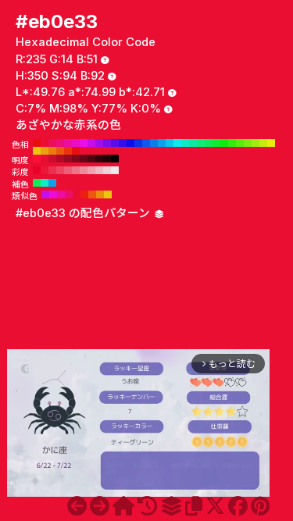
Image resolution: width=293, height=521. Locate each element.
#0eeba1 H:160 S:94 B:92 (193, 143)
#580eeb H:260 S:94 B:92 (115, 143)
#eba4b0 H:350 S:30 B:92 (91, 170)
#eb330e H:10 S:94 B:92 (68, 151)
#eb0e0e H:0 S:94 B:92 (76, 151)
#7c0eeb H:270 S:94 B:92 (107, 143)
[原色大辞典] (123, 506)
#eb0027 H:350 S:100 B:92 (37, 170)
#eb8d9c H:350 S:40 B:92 (84, 170)
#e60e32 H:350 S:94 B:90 (44, 158)
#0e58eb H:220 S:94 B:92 (146, 143)
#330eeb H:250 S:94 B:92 (123, 143)
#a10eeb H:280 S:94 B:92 (99, 143)
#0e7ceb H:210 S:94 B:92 (154, 143)
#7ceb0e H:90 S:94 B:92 (248, 143)
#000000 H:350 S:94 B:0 (115, 158)
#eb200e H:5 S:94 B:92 (84, 194)
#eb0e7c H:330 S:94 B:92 (60, 143)
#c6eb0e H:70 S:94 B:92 (263, 143)
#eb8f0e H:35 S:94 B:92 (100, 194)
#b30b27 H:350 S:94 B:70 (60, 158)
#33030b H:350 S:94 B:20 (99, 158)
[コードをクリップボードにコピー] (193, 506)
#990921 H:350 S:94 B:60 (68, 158)
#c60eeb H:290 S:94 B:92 (91, 143)
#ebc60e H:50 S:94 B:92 (37, 151)
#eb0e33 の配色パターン (84, 213)
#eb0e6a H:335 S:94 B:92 (69, 194)
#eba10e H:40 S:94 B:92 (44, 151)
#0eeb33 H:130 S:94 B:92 (216, 143)
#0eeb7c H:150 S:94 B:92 (201, 143)
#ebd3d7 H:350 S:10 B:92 (107, 170)
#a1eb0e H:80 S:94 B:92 (255, 143)
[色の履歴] (147, 506)
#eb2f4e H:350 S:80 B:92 (52, 170)
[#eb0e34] (99, 506)
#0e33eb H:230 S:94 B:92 (138, 143)
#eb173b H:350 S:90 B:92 (44, 170)
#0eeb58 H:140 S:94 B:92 (209, 143)
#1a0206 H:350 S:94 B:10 (107, 158)
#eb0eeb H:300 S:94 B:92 (84, 143)
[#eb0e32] (77, 506)
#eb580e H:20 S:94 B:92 (60, 151)
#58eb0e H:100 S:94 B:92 (240, 143)
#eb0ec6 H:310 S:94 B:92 (76, 143)
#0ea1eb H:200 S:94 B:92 (162, 143)
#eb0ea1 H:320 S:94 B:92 (68, 143)
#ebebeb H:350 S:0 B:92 (115, 170)
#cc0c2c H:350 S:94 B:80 (52, 158)
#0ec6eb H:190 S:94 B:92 (169, 143)
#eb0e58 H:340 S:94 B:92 (52, 143)
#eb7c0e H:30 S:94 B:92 (52, 151)
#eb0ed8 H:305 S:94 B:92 (53, 194)
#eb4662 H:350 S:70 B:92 (60, 170)
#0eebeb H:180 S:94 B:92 (177, 143)
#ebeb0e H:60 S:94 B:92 (271, 143)
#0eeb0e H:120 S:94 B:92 (224, 143)
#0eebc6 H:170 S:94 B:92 (185, 143)
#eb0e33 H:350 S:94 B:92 (44, 143)
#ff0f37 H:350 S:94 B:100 (37, 158)
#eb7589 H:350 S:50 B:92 (76, 170)
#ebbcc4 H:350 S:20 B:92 (99, 170)
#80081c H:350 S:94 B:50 (76, 158)
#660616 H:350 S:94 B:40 (84, 158)
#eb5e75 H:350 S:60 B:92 (68, 170)
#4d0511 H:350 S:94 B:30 (91, 158)
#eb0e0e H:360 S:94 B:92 (37, 143)
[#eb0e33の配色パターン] (171, 506)
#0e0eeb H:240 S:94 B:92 (130, 143)
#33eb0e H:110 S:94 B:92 (232, 143)
